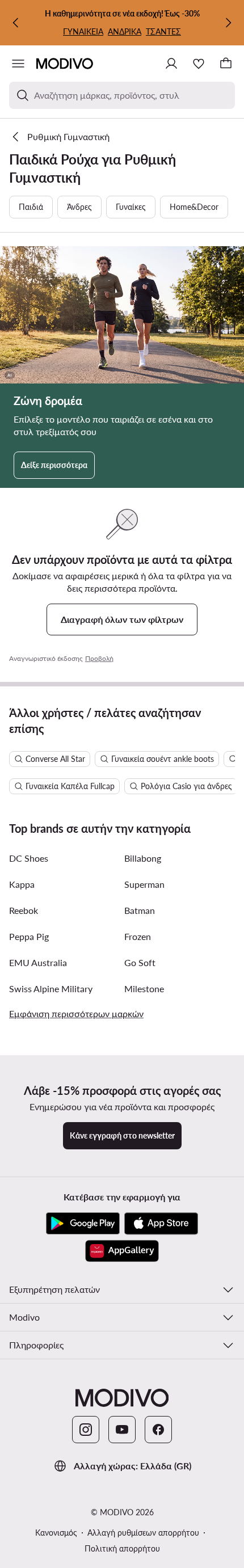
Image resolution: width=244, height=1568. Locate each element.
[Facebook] (158, 1429)
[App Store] (161, 1223)
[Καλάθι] (225, 63)
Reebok (23, 910)
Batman (139, 910)
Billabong (142, 858)
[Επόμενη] (228, 22)
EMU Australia (38, 962)
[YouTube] (122, 1429)
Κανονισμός (56, 1532)
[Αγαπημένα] (198, 63)
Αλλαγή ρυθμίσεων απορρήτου (143, 1532)
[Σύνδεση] (171, 63)
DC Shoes (28, 858)
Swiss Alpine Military (50, 988)
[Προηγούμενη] (16, 22)
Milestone (144, 988)
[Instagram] (85, 1429)
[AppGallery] (122, 1251)
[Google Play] (83, 1223)
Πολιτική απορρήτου (122, 1548)
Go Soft (139, 962)
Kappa (22, 884)
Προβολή (99, 658)
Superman (144, 884)
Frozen (137, 936)
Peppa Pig (29, 936)
